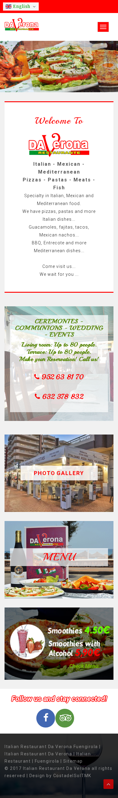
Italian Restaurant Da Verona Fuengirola (51, 746)
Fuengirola (47, 761)
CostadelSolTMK (72, 775)
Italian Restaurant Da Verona (38, 753)
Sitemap (73, 761)
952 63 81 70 (63, 377)
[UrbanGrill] (22, 24)
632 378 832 (62, 396)
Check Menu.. (85, 666)
